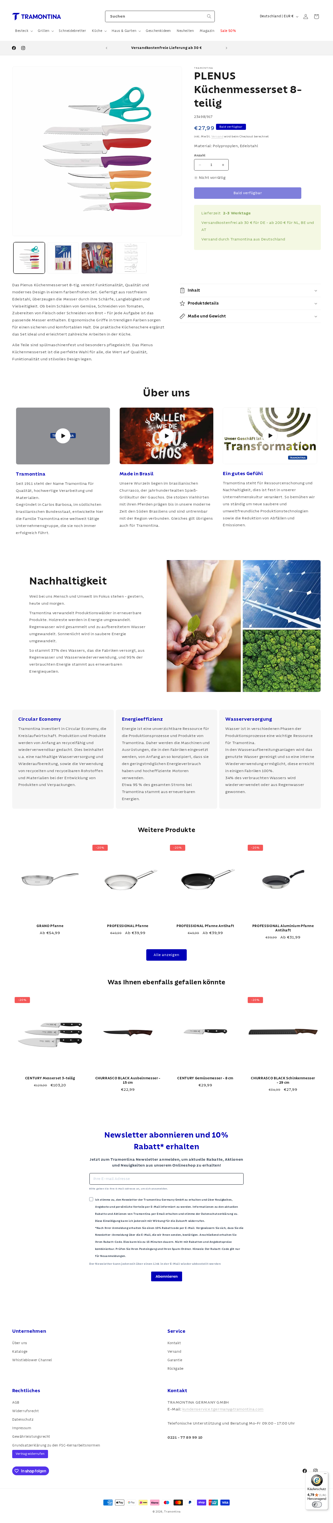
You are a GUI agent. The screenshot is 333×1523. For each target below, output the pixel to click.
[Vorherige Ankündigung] (106, 48)
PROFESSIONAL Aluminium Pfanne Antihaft (283, 928)
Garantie (174, 1360)
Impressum (21, 1428)
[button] (23, 31)
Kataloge (20, 1351)
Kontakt (174, 1343)
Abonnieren (167, 1276)
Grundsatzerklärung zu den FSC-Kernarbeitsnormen (56, 1445)
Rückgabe (175, 1368)
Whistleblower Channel (32, 1360)
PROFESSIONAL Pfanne (127, 926)
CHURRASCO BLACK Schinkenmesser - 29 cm (283, 1080)
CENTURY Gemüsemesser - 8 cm (205, 1078)
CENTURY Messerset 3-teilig (50, 1078)
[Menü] (325, 1475)
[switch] (317, 1504)
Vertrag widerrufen (30, 1453)
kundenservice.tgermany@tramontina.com (223, 1409)
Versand (217, 136)
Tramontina (172, 1511)
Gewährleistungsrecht (31, 1436)
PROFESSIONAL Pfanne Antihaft (205, 926)
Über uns (19, 1343)
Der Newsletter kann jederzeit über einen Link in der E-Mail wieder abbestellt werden (155, 1263)
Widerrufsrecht (25, 1411)
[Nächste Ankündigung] (226, 48)
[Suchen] (209, 16)
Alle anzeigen (166, 955)
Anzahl (199, 155)
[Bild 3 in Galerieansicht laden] (97, 258)
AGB (16, 1402)
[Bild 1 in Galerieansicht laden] (29, 258)
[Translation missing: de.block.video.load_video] (63, 436)
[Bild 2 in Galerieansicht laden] (63, 258)
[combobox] (160, 16)
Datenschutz (23, 1419)
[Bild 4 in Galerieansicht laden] (131, 258)
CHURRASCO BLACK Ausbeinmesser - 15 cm (127, 1080)
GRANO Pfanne (50, 926)
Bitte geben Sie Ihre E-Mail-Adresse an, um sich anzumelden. (128, 1189)
